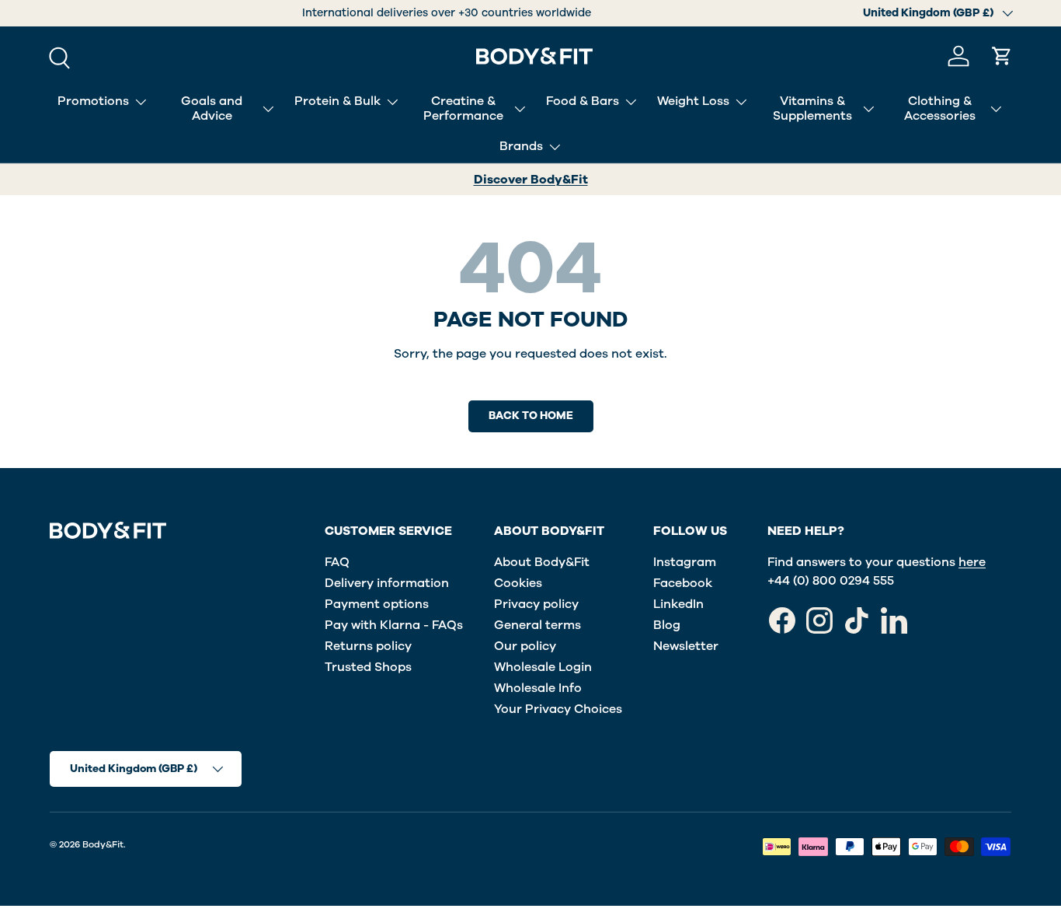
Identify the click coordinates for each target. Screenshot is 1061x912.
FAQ (337, 562)
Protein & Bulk (337, 101)
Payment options (377, 604)
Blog (666, 625)
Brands (521, 146)
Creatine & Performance (463, 108)
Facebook (682, 583)
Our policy (525, 646)
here (972, 562)
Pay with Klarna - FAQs (394, 625)
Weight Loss (693, 101)
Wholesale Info (538, 688)
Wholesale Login (543, 667)
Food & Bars (582, 101)
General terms (537, 625)
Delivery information (387, 583)
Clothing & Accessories (940, 108)
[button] (1002, 56)
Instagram (684, 562)
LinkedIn (678, 604)
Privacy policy (536, 604)
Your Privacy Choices (558, 709)
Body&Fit (102, 844)
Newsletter (685, 646)
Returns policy (368, 646)
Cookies (518, 583)
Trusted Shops (368, 667)
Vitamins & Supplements (812, 108)
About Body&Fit (542, 562)
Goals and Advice (211, 108)
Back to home (531, 415)
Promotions (93, 101)
